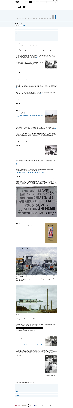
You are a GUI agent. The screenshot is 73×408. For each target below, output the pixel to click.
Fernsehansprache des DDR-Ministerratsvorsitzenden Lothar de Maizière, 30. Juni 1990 (29, 344)
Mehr (41, 45)
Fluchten (37, 2)
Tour (45, 2)
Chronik (30, 2)
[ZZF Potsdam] (30, 405)
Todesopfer (41, 2)
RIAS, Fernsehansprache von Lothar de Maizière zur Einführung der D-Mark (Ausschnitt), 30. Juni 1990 (30, 342)
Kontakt (42, 405)
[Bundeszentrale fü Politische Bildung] (18, 405)
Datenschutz (52, 405)
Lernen (48, 2)
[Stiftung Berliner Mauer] (36, 405)
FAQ (55, 2)
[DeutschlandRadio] (25, 405)
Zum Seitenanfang (57, 401)
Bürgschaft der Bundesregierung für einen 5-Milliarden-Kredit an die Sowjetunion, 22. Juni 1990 (31, 172)
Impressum (47, 405)
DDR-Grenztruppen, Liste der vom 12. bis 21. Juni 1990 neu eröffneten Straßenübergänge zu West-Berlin (30, 116)
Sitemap (57, 405)
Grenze (34, 2)
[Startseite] (17, 2)
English (57, 0)
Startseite (26, 2)
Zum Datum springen (18, 23)
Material (52, 2)
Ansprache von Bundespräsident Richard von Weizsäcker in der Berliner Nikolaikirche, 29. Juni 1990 (31, 332)
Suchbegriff (57, 2)
